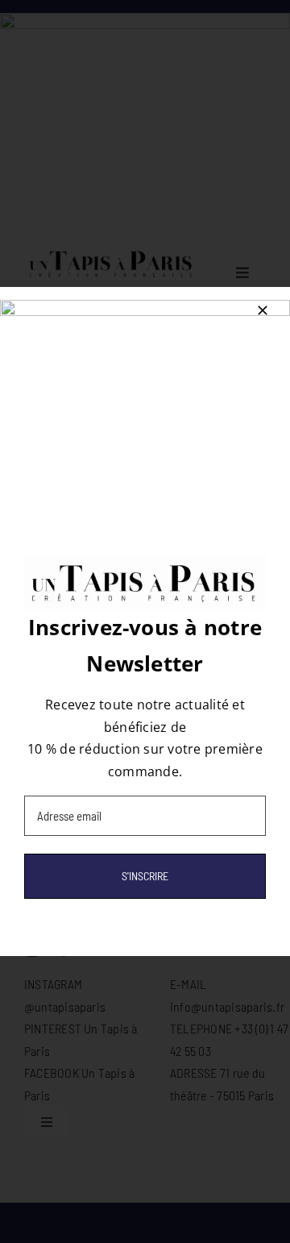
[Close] (262, 310)
